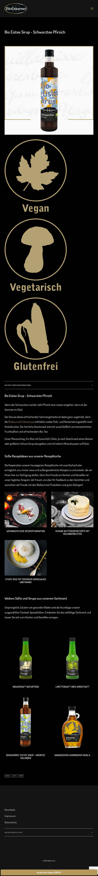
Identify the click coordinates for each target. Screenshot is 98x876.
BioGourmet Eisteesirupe (21, 421)
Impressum (10, 815)
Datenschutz (11, 822)
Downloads (10, 809)
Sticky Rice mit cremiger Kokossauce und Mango (25, 581)
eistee (8, 776)
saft (14, 776)
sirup (21, 776)
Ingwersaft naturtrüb (26, 686)
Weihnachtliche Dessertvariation (26, 531)
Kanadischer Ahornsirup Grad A (72, 755)
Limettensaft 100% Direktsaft (72, 686)
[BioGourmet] (16, 8)
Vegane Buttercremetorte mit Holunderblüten (72, 532)
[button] (92, 8)
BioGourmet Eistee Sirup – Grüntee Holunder (25, 757)
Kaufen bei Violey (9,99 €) (49, 872)
